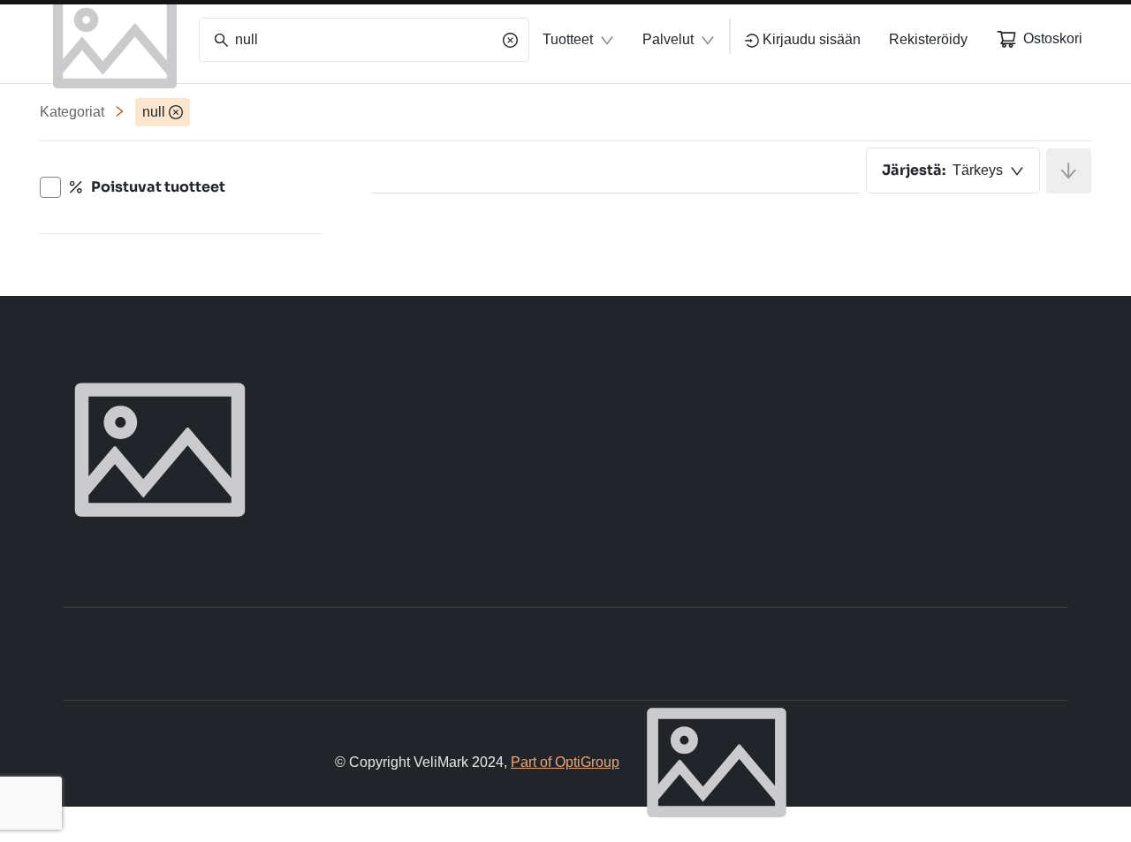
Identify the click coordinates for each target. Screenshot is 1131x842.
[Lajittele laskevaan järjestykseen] (1068, 170)
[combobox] (953, 170)
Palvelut (668, 39)
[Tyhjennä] (510, 39)
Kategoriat (72, 111)
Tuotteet (568, 39)
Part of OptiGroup (565, 762)
